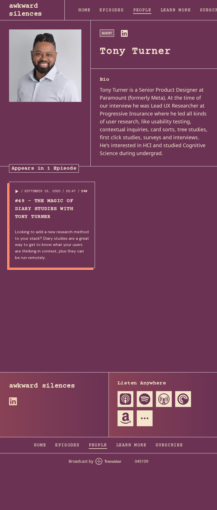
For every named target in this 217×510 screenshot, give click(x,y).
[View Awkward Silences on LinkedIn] (13, 401)
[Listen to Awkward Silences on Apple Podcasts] (125, 399)
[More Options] (145, 418)
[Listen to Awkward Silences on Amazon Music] (125, 418)
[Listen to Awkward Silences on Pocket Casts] (183, 399)
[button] (17, 191)
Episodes (111, 10)
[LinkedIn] (124, 33)
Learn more (175, 10)
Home (84, 10)
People (142, 10)
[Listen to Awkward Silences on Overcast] (164, 399)
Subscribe (169, 445)
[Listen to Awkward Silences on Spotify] (145, 399)
